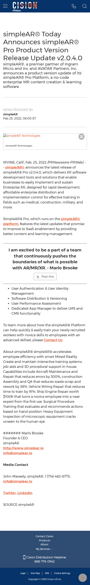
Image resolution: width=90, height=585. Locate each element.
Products (44, 540)
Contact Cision (44, 536)
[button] (45, 136)
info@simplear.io (17, 453)
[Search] (84, 6)
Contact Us (53, 340)
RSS (47, 573)
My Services (43, 549)
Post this (47, 276)
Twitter (9, 493)
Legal (23, 573)
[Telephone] (74, 6)
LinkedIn (24, 493)
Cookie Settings (62, 573)
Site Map (35, 573)
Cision (50, 579)
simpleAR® (14, 167)
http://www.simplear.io (23, 448)
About (44, 544)
